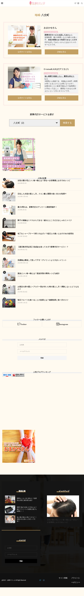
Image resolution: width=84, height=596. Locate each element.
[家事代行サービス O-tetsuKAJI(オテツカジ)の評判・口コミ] (24, 78)
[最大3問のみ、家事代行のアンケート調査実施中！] (8, 210)
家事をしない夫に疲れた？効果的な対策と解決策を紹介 (27, 499)
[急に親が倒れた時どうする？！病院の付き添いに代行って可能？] (10, 519)
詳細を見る (61, 52)
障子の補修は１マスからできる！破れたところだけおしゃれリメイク (45, 220)
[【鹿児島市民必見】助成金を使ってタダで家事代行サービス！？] (8, 250)
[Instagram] (78, 3)
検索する (67, 123)
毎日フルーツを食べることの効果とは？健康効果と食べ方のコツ (43, 300)
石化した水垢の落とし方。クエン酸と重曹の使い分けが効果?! (42, 194)
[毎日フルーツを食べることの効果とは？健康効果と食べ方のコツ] (8, 303)
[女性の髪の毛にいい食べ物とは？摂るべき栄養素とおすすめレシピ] (8, 183)
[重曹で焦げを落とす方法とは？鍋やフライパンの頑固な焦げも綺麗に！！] (10, 509)
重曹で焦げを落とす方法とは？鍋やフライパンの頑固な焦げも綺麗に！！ (27, 509)
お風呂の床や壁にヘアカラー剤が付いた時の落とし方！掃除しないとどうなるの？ (48, 287)
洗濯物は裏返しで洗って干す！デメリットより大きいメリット (42, 260)
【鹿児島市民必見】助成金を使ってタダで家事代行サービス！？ (43, 247)
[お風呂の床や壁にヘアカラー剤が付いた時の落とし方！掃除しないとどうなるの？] (8, 289)
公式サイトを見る (25, 52)
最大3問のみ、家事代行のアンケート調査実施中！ (37, 207)
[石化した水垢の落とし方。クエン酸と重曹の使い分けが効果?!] (8, 197)
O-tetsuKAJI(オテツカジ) (56, 69)
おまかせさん (50, 28)
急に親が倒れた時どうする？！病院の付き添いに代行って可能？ (27, 519)
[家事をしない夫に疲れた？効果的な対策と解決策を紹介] (10, 499)
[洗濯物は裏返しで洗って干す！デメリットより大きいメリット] (8, 263)
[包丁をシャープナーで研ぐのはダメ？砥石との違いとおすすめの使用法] (8, 236)
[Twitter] (75, 3)
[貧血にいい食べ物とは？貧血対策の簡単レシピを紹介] (8, 276)
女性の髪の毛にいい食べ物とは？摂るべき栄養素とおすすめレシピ (44, 180)
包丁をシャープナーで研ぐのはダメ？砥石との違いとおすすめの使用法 (46, 233)
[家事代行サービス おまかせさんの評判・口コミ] (24, 36)
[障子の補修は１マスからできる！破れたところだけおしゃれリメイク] (8, 223)
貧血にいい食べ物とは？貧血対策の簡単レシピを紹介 (39, 273)
